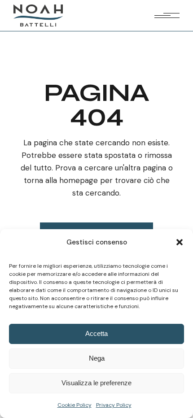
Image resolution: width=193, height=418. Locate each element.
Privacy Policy (114, 405)
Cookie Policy (74, 405)
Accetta (96, 333)
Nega (97, 358)
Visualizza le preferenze (96, 383)
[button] (179, 242)
